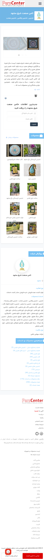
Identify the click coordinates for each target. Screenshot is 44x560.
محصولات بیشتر (13, 137)
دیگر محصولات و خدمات (30, 379)
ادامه (38, 89)
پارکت (38, 491)
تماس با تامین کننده (32, 556)
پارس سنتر (22, 440)
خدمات (20, 340)
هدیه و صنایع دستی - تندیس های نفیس (25, 347)
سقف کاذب (37, 474)
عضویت (34, 124)
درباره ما (41, 414)
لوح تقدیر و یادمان (32, 372)
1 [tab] (26, 55)
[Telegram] (37, 433)
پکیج (38, 511)
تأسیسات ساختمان (34, 508)
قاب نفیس (35, 357)
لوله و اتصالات (36, 531)
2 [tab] (22, 55)
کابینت (38, 524)
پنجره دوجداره (36, 484)
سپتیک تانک (36, 535)
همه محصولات (33, 382)
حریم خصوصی (39, 421)
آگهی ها (39, 411)
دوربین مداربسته (35, 501)
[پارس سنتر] (32, 400)
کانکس (38, 497)
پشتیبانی (40, 428)
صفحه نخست (39, 408)
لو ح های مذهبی (33, 363)
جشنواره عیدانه (34, 376)
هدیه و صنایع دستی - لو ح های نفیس (26, 350)
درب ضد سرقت (35, 477)
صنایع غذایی (36, 464)
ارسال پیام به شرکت (11, 556)
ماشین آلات (36, 460)
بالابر (38, 518)
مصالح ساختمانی (35, 467)
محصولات (29, 340)
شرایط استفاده (39, 425)
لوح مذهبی (35, 360)
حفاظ (38, 494)
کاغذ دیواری (36, 487)
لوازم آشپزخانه (36, 521)
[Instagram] (41, 433)
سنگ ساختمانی (35, 528)
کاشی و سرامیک (35, 538)
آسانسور (37, 514)
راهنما (41, 418)
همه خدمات (35, 385)
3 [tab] (19, 55)
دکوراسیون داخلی (35, 470)
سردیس (36, 369)
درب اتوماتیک (36, 480)
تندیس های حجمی (32, 366)
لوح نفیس (35, 354)
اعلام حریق (37, 504)
